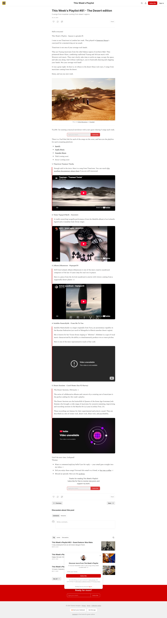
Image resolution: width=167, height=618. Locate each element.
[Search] (142, 3)
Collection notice (96, 605)
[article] (83, 546)
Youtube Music (60, 153)
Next (109, 503)
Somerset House (102, 40)
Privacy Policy (96, 581)
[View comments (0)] (57, 21)
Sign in (161, 3)
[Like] (53, 21)
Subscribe (152, 3)
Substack (74, 614)
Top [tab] (54, 537)
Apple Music (60, 149)
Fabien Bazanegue (83, 122)
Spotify (57, 146)
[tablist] (59, 515)
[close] (100, 555)
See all (55, 579)
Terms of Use (92, 580)
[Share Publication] (145, 3)
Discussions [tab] (65, 537)
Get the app (92, 610)
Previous (58, 503)
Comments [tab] (56, 515)
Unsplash (92, 122)
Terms (88, 605)
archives (82, 474)
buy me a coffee (105, 470)
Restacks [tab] (63, 515)
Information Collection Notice (83, 581)
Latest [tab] (58, 537)
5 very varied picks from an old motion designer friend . (68, 545)
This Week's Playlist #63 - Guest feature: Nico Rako (72, 542)
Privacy (84, 605)
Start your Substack (79, 610)
